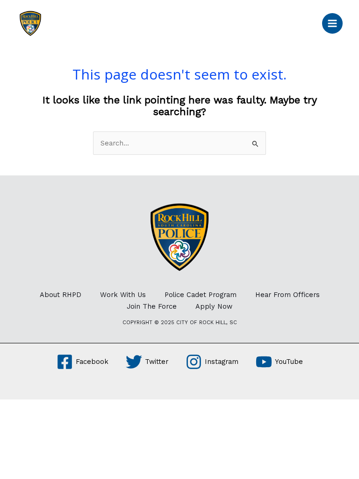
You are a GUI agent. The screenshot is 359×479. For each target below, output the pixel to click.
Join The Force (152, 306)
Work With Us (123, 294)
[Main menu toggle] (332, 23)
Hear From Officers (287, 294)
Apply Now (213, 306)
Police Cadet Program (201, 294)
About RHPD (60, 294)
